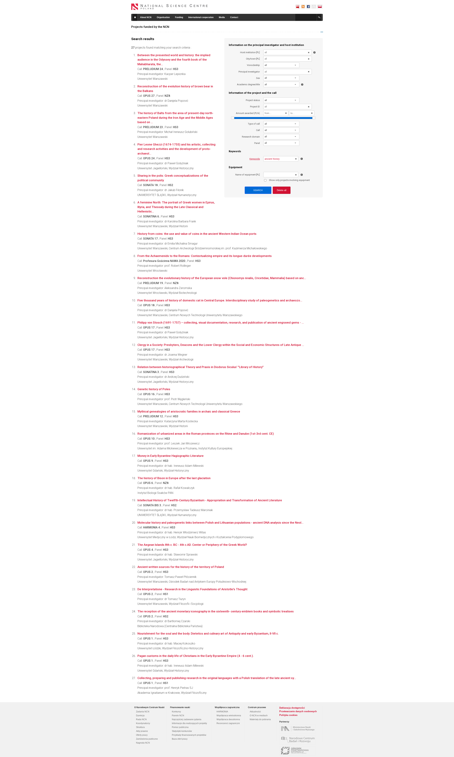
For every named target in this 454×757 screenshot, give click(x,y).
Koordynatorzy (143, 723)
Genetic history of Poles (153, 389)
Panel (257, 143)
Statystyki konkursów (182, 731)
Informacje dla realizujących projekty (189, 723)
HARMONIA (222, 712)
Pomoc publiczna (180, 727)
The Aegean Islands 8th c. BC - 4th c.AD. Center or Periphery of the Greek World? (192, 544)
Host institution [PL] (250, 52)
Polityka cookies (288, 715)
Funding (179, 17)
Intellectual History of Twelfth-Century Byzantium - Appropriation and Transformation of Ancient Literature (209, 500)
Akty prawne (142, 731)
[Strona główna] (169, 7)
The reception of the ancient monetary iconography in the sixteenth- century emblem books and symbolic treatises (215, 611)
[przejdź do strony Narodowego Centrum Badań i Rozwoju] (298, 739)
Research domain (251, 136)
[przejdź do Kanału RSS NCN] (303, 6)
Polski (320, 6)
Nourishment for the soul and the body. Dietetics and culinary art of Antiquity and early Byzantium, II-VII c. (208, 633)
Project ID (255, 106)
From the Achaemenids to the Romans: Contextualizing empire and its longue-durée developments (204, 256)
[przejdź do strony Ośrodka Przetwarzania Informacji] (298, 750)
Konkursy (176, 712)
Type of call (254, 123)
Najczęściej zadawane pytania (186, 719)
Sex (258, 78)
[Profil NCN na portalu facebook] (308, 6)
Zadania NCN (142, 712)
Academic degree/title (248, 84)
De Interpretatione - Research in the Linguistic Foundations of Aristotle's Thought (192, 589)
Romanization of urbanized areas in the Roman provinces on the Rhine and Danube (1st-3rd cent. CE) (205, 433)
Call (258, 130)
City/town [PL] (253, 58)
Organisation (163, 17)
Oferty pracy (142, 735)
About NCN (145, 17)
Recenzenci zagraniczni (228, 723)
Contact (234, 17)
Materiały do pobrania (260, 719)
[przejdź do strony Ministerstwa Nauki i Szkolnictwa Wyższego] (298, 728)
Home (134, 17)
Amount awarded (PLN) (248, 113)
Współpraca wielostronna (229, 715)
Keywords (255, 159)
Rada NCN (141, 719)
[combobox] (281, 65)
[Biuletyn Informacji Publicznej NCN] (297, 6)
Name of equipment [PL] (247, 174)
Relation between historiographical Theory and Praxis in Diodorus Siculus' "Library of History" (200, 367)
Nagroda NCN (143, 743)
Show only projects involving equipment (289, 180)
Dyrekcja (140, 715)
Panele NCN (178, 715)
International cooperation (201, 17)
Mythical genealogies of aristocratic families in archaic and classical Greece (188, 411)
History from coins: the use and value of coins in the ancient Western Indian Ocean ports (196, 233)
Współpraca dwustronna (228, 719)
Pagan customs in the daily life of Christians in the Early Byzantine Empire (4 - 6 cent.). (195, 656)
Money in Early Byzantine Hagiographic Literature (170, 456)
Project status (253, 100)
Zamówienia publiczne (147, 739)
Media (222, 17)
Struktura (140, 727)
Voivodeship (253, 65)
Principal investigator (249, 71)
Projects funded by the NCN (150, 27)
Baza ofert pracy (179, 739)
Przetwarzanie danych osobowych (298, 711)
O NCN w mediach (259, 715)
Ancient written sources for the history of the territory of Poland (180, 567)
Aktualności (255, 712)
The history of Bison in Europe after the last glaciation (174, 478)
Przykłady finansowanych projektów (189, 735)
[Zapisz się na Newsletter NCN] (313, 6)
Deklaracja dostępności (292, 707)
